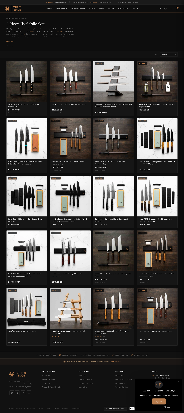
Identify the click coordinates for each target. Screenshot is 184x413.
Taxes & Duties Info (86, 383)
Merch (101, 8)
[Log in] (170, 8)
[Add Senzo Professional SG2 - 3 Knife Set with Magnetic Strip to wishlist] (44, 64)
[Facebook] (17, 392)
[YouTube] (29, 392)
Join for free (116, 361)
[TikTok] (23, 392)
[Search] (159, 8)
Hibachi (92, 8)
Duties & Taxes (75, 408)
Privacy (41, 408)
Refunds (56, 408)
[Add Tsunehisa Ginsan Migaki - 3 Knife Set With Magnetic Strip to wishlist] (131, 291)
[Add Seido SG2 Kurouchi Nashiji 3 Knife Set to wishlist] (87, 234)
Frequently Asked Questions (52, 387)
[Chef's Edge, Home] (13, 8)
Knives (48, 8)
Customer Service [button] (49, 372)
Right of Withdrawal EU (123, 379)
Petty (24, 34)
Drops (110, 8)
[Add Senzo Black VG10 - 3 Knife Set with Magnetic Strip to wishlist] (131, 234)
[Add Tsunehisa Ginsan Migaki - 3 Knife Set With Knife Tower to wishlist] (87, 291)
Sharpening (60, 8)
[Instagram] (11, 392)
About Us (82, 375)
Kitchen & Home (77, 8)
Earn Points (93, 2)
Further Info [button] (84, 372)
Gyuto (30, 31)
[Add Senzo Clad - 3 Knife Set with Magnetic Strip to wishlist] (87, 64)
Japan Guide (123, 8)
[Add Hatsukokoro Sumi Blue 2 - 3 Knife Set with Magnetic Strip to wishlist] (87, 122)
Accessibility (83, 387)
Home (8, 18)
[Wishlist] (165, 8)
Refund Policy (120, 375)
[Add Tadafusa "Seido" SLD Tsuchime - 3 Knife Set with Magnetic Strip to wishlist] (174, 234)
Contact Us (46, 383)
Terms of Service (121, 387)
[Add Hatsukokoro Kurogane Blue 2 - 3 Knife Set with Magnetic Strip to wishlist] (174, 64)
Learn (134, 8)
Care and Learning (85, 379)
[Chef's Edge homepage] (23, 374)
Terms (48, 408)
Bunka (59, 31)
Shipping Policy (121, 383)
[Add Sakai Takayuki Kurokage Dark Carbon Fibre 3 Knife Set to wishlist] (44, 179)
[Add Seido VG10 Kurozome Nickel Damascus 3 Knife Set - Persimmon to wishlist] (174, 179)
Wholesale (46, 375)
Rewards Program (48, 379)
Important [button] (119, 372)
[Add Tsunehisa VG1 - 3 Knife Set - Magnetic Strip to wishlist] (174, 291)
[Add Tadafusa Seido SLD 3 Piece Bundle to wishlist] (44, 291)
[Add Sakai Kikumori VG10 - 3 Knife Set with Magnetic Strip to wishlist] (131, 122)
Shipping (65, 408)
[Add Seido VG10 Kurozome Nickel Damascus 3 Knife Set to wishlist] (131, 179)
